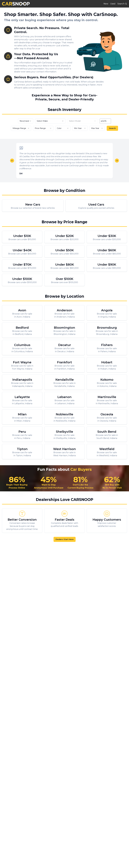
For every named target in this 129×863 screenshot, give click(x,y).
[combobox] (25, 121)
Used (112, 4)
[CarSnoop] (16, 4)
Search (112, 128)
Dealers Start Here (65, 539)
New (106, 4)
